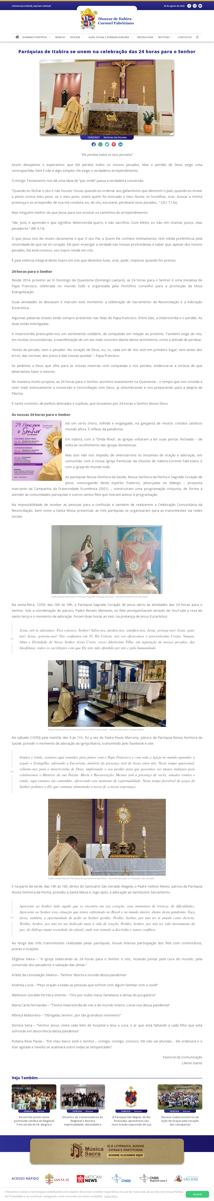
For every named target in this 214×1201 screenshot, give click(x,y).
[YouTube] (200, 6)
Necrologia (145, 37)
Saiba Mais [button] (111, 1196)
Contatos (185, 37)
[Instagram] (195, 6)
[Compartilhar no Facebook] (94, 144)
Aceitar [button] (197, 1194)
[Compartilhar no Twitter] (107, 144)
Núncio (60, 37)
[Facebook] (189, 6)
